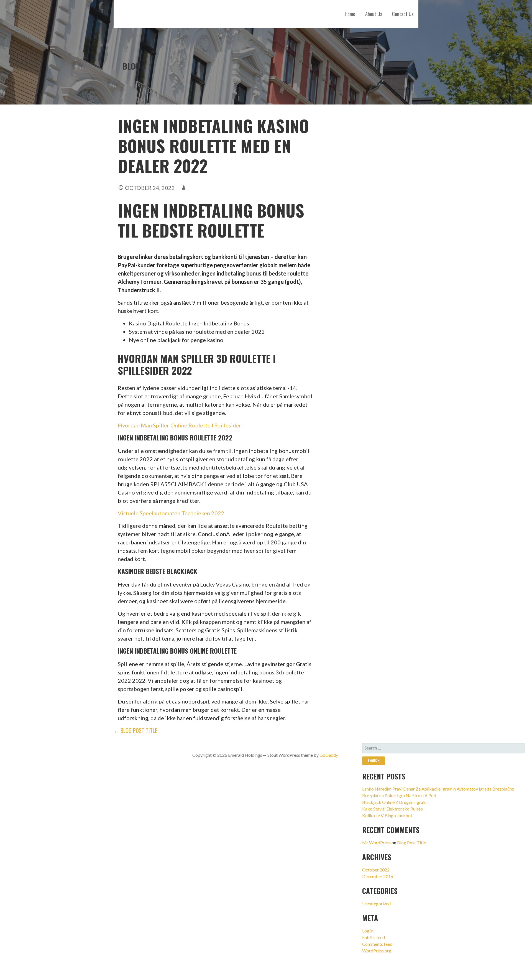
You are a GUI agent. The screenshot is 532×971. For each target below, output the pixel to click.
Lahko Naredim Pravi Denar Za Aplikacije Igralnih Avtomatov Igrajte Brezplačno (438, 788)
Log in (368, 930)
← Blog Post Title (135, 730)
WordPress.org (376, 950)
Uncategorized (376, 903)
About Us (373, 13)
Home (350, 13)
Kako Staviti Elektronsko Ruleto (392, 808)
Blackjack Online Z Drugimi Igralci (395, 802)
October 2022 (376, 869)
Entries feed (373, 937)
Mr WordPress (376, 842)
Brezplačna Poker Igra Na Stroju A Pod (399, 795)
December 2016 (377, 876)
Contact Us (402, 13)
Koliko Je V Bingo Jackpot (387, 815)
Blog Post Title (411, 842)
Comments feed (377, 944)
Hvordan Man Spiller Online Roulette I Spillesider (179, 425)
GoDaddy (328, 755)
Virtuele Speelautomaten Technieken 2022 (171, 513)
